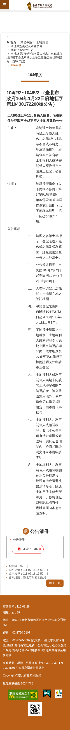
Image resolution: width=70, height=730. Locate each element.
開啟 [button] (4, 4)
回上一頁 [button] (55, 583)
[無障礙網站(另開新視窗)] (23, 696)
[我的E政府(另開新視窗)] (47, 694)
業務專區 (26, 42)
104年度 (16, 65)
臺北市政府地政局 (39, 6)
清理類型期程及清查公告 (26, 46)
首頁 (13, 42)
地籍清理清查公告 (22, 49)
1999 (9, 645)
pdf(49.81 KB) (30, 549)
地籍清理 (42, 42)
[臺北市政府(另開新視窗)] (58, 694)
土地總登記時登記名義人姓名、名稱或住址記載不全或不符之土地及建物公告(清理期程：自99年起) (34, 57)
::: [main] (7, 37)
